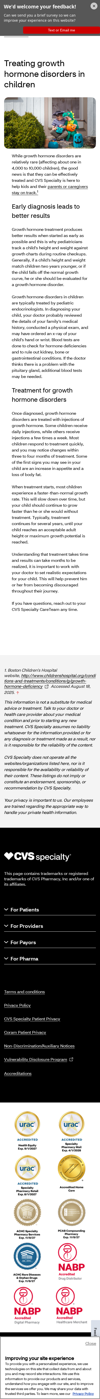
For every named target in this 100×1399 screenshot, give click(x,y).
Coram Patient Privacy (25, 1032)
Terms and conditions (24, 991)
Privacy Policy (17, 1005)
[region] (50, 1367)
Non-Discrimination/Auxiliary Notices (39, 1045)
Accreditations (18, 1073)
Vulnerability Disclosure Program (35, 1059)
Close (90, 1343)
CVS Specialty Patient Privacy (32, 1018)
